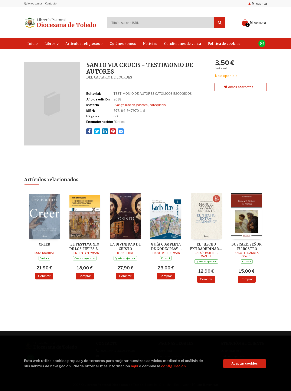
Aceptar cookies (244, 363)
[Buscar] (219, 22)
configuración (173, 366)
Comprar (44, 276)
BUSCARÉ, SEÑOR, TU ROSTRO (246, 246)
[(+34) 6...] (261, 43)
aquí (134, 366)
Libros (50, 43)
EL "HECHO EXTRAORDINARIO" (206, 246)
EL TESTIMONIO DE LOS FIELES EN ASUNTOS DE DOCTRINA (84, 246)
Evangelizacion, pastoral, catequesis (140, 105)
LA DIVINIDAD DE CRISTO (125, 246)
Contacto (50, 3)
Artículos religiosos (83, 43)
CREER (44, 244)
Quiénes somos (33, 3)
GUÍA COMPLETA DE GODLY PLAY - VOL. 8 (166, 246)
